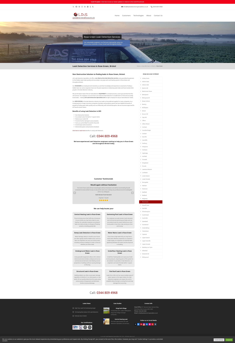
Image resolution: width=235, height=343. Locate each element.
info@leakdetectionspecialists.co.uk (135, 7)
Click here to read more (79, 130)
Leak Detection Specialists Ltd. (113, 336)
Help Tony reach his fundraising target (85, 308)
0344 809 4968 (157, 7)
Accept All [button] (229, 340)
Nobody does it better (81, 316)
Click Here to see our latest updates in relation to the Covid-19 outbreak (122, 2)
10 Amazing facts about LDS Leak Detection (86, 312)
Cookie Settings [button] (219, 340)
